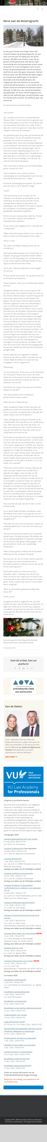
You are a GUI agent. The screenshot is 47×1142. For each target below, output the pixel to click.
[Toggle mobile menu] (42, 9)
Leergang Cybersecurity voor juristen (18, 961)
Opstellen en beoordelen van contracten (20, 1045)
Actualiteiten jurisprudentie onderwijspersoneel (22, 1008)
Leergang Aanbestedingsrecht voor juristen (21, 839)
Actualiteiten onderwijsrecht (15, 980)
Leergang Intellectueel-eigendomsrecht (19, 902)
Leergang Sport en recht (13, 948)
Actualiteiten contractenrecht (15, 1001)
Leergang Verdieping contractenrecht (18, 873)
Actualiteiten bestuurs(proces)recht (17, 1065)
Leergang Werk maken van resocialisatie (20, 933)
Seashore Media (36, 1122)
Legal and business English (14, 1022)
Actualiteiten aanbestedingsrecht (17, 992)
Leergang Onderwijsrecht (14, 848)
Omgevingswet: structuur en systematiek (20, 1038)
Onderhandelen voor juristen (15, 1015)
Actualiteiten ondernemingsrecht (17, 1059)
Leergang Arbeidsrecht (13, 859)
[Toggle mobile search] (38, 9)
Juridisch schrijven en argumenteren (18, 1052)
